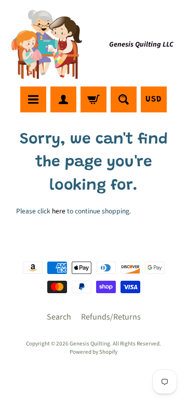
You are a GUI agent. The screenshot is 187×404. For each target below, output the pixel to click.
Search (59, 317)
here (58, 211)
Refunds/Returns (111, 317)
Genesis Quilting (90, 344)
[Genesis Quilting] (47, 44)
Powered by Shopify (93, 352)
